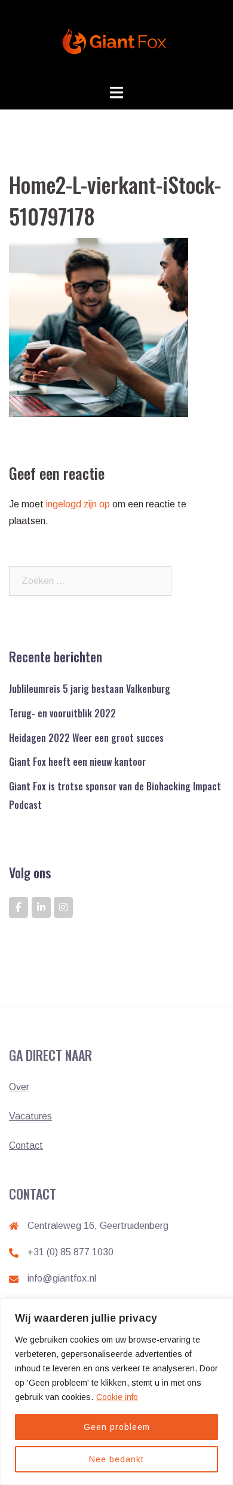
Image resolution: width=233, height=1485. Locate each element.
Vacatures (30, 1116)
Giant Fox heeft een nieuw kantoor (77, 761)
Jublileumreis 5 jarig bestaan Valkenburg (89, 688)
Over (19, 1087)
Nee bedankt (116, 1459)
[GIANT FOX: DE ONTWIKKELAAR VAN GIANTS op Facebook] (18, 907)
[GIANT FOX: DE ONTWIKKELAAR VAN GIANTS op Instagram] (63, 907)
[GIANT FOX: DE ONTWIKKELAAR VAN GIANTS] (116, 41)
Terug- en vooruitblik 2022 (62, 713)
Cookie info (117, 1397)
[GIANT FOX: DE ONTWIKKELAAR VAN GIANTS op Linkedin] (41, 907)
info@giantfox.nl (61, 1278)
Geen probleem (117, 1427)
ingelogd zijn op (78, 504)
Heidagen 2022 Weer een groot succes (86, 738)
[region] (116, 1391)
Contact (26, 1145)
